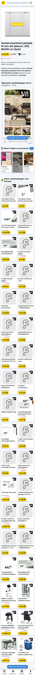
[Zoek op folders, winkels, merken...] (31, 2)
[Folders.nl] (3, 3)
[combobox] (17, 3)
